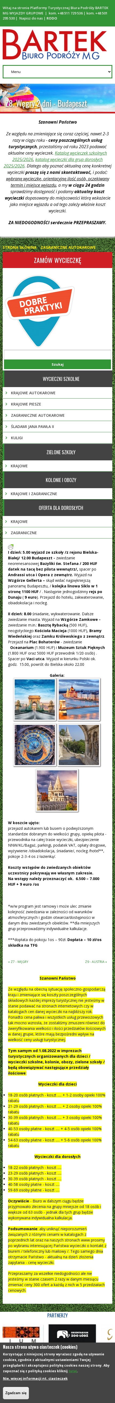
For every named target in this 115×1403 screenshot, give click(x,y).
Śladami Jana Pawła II (32, 426)
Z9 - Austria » (96, 961)
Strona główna (20, 247)
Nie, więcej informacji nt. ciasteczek (35, 1378)
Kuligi (17, 437)
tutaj (72, 1371)
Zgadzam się (15, 1393)
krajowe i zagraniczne (34, 493)
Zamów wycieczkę (57, 260)
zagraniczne (24, 532)
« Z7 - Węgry (18, 961)
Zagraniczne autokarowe (68, 247)
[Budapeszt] (35, 720)
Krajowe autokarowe (33, 392)
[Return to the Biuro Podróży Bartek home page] (55, 56)
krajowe (19, 465)
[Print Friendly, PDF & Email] (10, 546)
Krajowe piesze (26, 404)
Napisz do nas (31, 18)
